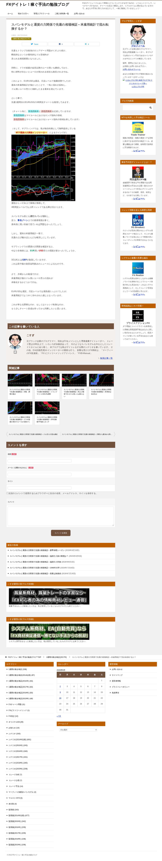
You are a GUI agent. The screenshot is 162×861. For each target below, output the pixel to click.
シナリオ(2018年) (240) (18, 763)
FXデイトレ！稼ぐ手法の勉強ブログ (37, 4)
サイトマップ (117, 675)
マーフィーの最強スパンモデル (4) (22, 792)
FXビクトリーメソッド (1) (19, 710)
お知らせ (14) (14, 728)
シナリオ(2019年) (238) (18, 769)
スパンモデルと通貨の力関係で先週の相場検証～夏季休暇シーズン (37, 550)
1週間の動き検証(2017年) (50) (21, 687)
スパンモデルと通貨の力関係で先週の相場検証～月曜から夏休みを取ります (88, 434)
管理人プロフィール (42, 14)
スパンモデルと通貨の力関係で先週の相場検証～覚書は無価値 (35, 573)
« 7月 (59, 716)
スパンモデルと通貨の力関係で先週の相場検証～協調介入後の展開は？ (39, 556)
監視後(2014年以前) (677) (19, 815)
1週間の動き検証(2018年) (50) (21, 693)
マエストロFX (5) (16, 798)
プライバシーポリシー (121, 687)
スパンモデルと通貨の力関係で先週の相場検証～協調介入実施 (35, 562)
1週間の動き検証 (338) (18, 669)
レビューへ (139, 150)
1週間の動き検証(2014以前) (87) (22, 675)
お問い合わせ (79, 14)
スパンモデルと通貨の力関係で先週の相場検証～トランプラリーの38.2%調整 (47, 392)
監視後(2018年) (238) (17, 839)
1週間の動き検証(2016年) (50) (21, 681)
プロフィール (138, 46)
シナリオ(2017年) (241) (18, 757)
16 (60, 698)
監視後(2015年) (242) (17, 821)
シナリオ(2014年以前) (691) (20, 740)
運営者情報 (116, 681)
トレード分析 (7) (15, 775)
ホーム (10, 14)
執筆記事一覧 (106, 358)
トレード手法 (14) (16, 786)
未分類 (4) (13, 804)
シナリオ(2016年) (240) (18, 751)
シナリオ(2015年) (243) (18, 745)
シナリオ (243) (15, 734)
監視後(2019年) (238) (17, 845)
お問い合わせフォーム (131, 69)
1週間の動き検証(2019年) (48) (21, 699)
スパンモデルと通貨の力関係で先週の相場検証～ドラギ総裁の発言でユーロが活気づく (20, 419)
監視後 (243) (14, 810)
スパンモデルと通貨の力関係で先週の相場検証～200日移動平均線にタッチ (47, 419)
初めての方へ (23, 14)
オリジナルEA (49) (16, 722)
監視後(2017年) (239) (17, 833)
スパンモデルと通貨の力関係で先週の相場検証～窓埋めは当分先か (101, 392)
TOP (24, 657)
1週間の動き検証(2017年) (21, 39)
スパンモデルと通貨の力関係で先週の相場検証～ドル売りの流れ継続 (33, 434)
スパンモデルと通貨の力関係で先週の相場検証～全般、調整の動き (20, 392)
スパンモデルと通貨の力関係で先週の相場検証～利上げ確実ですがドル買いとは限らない (74, 393)
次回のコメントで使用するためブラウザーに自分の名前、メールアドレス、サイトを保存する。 (53, 493)
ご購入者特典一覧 (62, 14)
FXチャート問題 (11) (17, 704)
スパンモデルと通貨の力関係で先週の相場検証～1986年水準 (35, 568)
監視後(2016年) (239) (17, 827)
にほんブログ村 (138, 87)
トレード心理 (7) (15, 780)
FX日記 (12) (13, 716)
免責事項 (115, 693)
